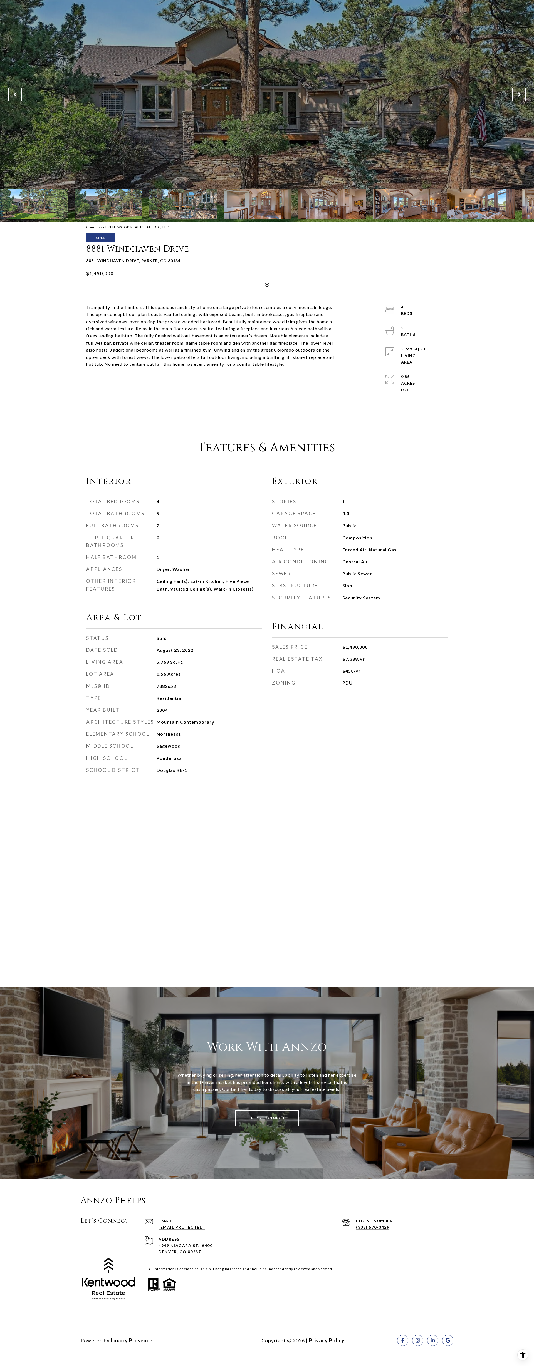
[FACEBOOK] (402, 1340)
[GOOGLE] (447, 1340)
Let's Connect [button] (267, 1118)
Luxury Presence (131, 1340)
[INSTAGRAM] (417, 1340)
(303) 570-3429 (372, 1227)
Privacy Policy (327, 1340)
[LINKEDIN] (432, 1340)
